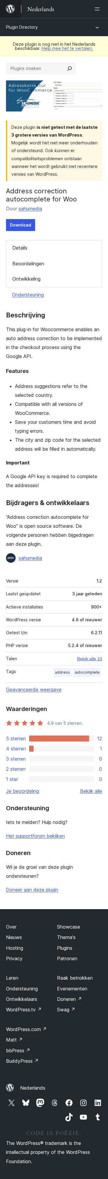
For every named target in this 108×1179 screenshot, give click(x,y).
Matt (14, 1040)
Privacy (14, 958)
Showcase (68, 927)
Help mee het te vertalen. (67, 48)
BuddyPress (22, 1061)
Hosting (14, 948)
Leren (12, 978)
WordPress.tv (24, 1010)
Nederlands (32, 1088)
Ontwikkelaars (21, 999)
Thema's (66, 937)
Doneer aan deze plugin (32, 890)
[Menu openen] (98, 9)
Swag (66, 1010)
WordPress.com (26, 1029)
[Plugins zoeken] (70, 68)
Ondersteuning (28, 295)
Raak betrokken (75, 978)
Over (11, 927)
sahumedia (30, 209)
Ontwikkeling (26, 279)
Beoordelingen (28, 264)
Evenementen (72, 989)
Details (19, 248)
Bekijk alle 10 (89, 658)
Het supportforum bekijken (35, 836)
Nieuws (14, 937)
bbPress (18, 1050)
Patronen (67, 958)
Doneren (69, 999)
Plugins (64, 948)
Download (20, 224)
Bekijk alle (91, 791)
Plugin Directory (22, 27)
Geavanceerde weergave (34, 689)
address (62, 672)
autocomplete (87, 672)
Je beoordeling (22, 791)
